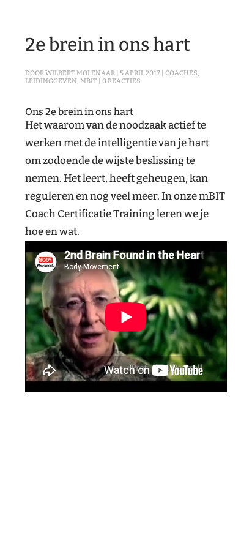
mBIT (88, 81)
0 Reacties (121, 81)
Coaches (181, 73)
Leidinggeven (51, 81)
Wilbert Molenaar (80, 73)
